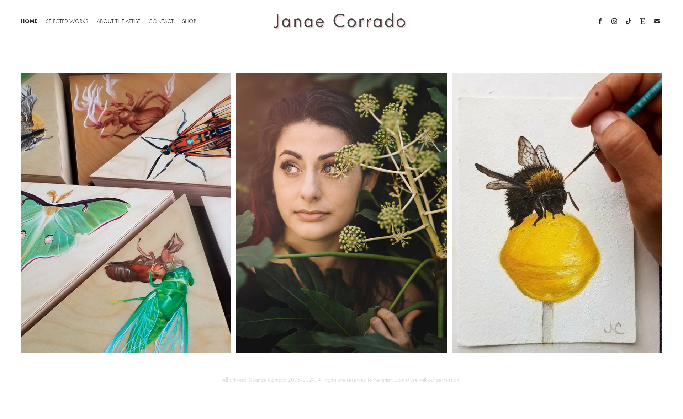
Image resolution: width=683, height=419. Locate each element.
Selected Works (67, 21)
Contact (161, 21)
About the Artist (118, 21)
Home (29, 21)
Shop (189, 21)
